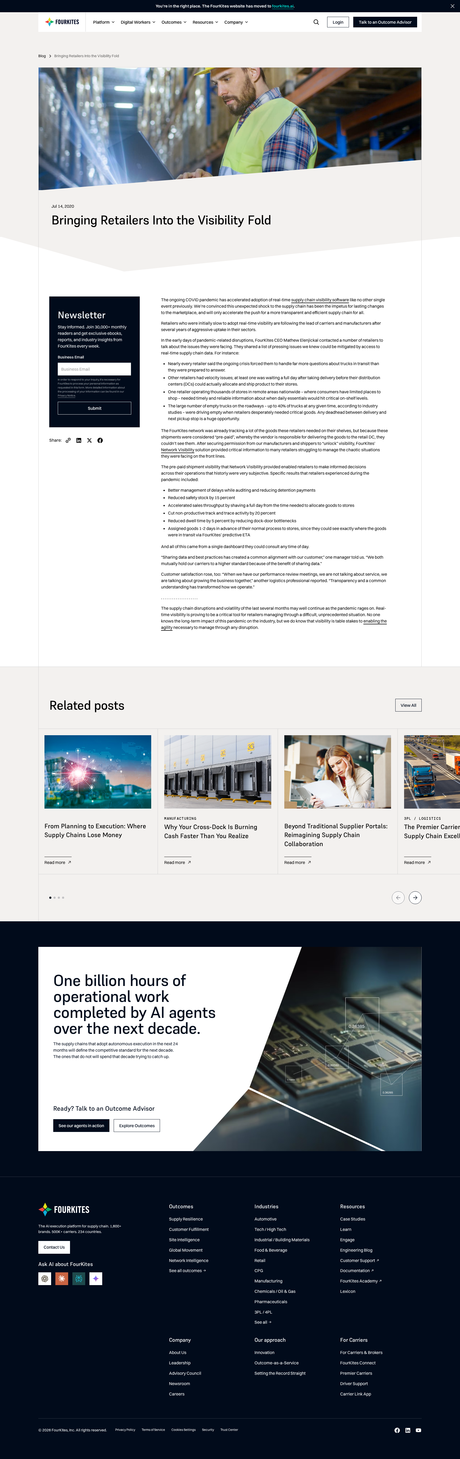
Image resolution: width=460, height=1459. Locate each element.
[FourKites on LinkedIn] (408, 1430)
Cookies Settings (183, 1430)
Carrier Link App (355, 1394)
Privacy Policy (125, 1430)
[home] (62, 22)
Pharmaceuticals (270, 1301)
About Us (177, 1352)
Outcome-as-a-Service (276, 1362)
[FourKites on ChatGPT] (44, 1278)
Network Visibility (177, 449)
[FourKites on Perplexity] (78, 1278)
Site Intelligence (184, 1239)
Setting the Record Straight (280, 1373)
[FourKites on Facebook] (397, 1430)
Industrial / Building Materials (282, 1239)
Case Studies (352, 1219)
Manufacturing (268, 1281)
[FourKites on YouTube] (418, 1430)
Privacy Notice (66, 396)
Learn (345, 1229)
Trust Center (229, 1430)
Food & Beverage (270, 1250)
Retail (259, 1260)
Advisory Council (185, 1373)
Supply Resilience (186, 1219)
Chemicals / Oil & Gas (274, 1291)
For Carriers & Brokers (361, 1352)
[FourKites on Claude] (61, 1278)
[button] (103, 22)
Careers (176, 1394)
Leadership (180, 1362)
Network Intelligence (188, 1260)
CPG (258, 1270)
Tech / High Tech (270, 1229)
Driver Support (354, 1383)
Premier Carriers (356, 1373)
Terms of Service (153, 1430)
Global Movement (186, 1250)
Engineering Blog (356, 1250)
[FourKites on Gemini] (95, 1278)
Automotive (265, 1219)
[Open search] (316, 22)
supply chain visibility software (320, 299)
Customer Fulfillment (189, 1229)
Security (208, 1430)
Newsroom (179, 1383)
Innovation (264, 1352)
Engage (347, 1239)
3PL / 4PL (263, 1312)
